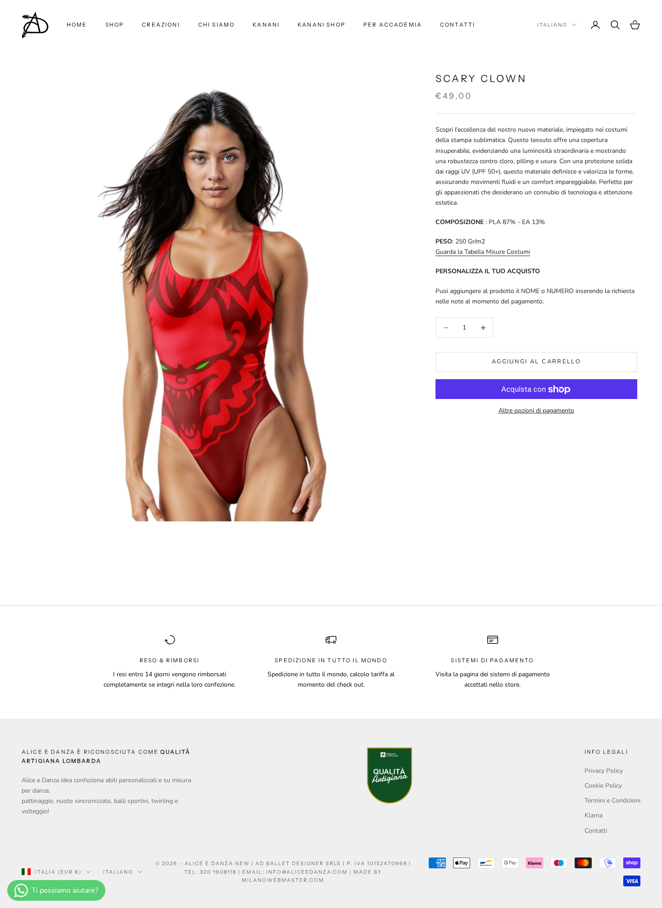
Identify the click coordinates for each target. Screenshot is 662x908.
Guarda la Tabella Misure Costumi (482, 252)
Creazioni (161, 24)
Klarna (594, 815)
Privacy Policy (604, 770)
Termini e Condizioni (612, 800)
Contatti (457, 24)
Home (77, 24)
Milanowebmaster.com (283, 880)
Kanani (266, 24)
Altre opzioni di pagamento (536, 411)
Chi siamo (216, 24)
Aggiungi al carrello (536, 362)
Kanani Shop (321, 24)
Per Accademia (392, 24)
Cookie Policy (603, 785)
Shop (114, 24)
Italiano (552, 25)
